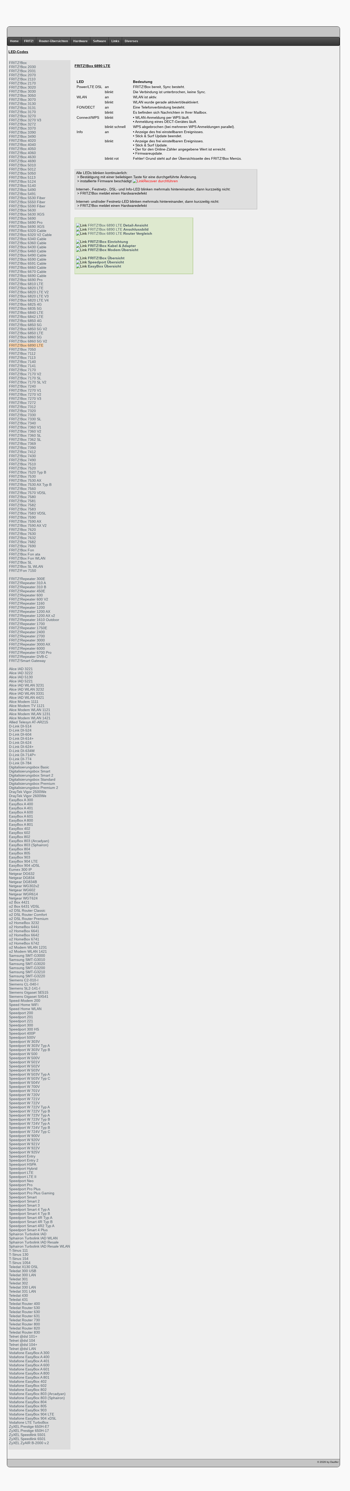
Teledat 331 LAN (22, 1291)
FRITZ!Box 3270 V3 (25, 120)
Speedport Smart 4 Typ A (29, 1209)
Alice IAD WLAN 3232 (26, 689)
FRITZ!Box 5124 (22, 181)
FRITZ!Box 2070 (22, 75)
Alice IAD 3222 (21, 673)
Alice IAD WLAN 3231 (26, 685)
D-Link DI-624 (20, 743)
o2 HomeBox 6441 (24, 927)
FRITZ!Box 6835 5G (25, 308)
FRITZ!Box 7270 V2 (25, 394)
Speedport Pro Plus (24, 1189)
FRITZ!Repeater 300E (27, 579)
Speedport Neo (21, 1181)
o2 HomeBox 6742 (24, 943)
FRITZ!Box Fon (21, 550)
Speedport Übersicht (106, 262)
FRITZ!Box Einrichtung (108, 242)
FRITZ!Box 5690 (22, 218)
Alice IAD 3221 (21, 669)
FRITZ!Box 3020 (22, 87)
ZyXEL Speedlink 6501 (27, 1439)
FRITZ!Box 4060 (22, 153)
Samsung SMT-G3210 (27, 972)
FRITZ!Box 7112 (22, 353)
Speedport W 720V (24, 1095)
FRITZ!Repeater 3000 (27, 640)
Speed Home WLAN (25, 1009)
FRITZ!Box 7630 (22, 534)
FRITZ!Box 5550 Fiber (27, 202)
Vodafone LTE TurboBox (28, 1422)
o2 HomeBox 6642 (24, 935)
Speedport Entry (22, 1156)
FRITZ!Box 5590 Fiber (27, 206)
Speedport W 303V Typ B (29, 1050)
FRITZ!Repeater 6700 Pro (30, 652)
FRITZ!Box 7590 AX (25, 521)
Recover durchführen (160, 181)
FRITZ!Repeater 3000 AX (29, 644)
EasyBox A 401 (21, 808)
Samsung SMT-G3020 (27, 964)
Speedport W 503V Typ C (29, 1078)
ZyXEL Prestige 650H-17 (29, 1431)
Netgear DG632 (22, 874)
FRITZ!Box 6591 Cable (27, 263)
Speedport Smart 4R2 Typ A (31, 1226)
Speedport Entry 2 (23, 1160)
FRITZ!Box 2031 (22, 71)
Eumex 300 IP (20, 869)
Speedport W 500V (24, 1058)
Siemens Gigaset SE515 (28, 992)
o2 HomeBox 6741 (24, 939)
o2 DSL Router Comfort (28, 915)
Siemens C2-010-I (23, 980)
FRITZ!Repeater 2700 (27, 636)
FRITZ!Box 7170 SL (25, 378)
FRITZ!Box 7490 (22, 460)
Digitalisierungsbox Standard (32, 779)
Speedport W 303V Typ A (29, 1046)
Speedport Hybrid (23, 1168)
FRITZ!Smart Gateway (27, 661)
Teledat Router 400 (24, 1304)
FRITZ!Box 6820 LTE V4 (29, 300)
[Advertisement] (175, 11)
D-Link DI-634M (22, 751)
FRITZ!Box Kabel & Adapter (112, 246)
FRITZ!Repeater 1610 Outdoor (34, 620)
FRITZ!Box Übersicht (106, 258)
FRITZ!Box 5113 (22, 177)
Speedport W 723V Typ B (29, 1119)
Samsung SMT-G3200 (27, 968)
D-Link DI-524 (20, 730)
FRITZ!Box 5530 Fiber (27, 198)
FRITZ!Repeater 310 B (27, 587)
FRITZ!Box (18, 63)
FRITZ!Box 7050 (22, 349)
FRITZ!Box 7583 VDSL (27, 513)
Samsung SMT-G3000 (27, 955)
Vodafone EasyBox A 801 (29, 1377)
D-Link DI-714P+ (22, 755)
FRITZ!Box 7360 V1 (25, 427)
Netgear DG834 (22, 878)
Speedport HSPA (22, 1164)
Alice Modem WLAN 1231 (29, 714)
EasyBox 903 (19, 857)
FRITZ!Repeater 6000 (27, 648)
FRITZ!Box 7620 (22, 530)
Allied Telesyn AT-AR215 (28, 722)
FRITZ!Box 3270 (22, 116)
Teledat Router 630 (24, 1312)
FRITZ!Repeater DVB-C (28, 657)
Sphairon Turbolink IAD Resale (34, 1242)
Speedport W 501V (24, 1062)
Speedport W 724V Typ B (29, 1127)
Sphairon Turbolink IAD (27, 1234)
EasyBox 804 (19, 849)
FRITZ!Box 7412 (22, 452)
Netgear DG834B (23, 882)
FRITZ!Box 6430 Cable (27, 247)
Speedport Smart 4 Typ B (29, 1213)
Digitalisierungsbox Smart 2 (31, 775)
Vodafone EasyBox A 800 (29, 1373)
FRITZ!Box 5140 (22, 186)
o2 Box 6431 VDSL (24, 906)
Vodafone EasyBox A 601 (29, 1369)
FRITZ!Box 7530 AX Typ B (30, 484)
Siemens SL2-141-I (24, 988)
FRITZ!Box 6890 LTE (26, 345)
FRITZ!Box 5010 (22, 165)
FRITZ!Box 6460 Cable (27, 251)
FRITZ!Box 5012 (22, 169)
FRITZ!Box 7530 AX (25, 480)
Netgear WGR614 (23, 894)
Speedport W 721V (24, 1099)
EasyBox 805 (19, 853)
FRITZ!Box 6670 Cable (27, 272)
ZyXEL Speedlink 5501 (27, 1435)
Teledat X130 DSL (23, 1267)
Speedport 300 (21, 1025)
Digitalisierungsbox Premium (32, 783)
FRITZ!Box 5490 (22, 190)
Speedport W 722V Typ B (29, 1111)
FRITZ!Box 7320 (22, 411)
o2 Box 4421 (19, 902)
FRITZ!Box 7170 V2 (25, 374)
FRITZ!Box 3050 (22, 95)
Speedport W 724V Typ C (29, 1132)
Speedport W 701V (24, 1091)
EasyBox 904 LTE (23, 861)
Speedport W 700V (24, 1087)
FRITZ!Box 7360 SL (25, 435)
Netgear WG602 (22, 890)
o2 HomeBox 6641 (24, 931)
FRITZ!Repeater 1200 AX (29, 611)
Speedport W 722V (24, 1103)
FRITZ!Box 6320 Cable (27, 231)
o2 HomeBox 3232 (24, 923)
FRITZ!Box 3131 (22, 108)
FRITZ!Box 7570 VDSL (27, 493)
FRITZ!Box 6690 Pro (26, 280)
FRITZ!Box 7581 (22, 501)
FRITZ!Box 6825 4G (25, 304)
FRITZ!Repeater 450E (27, 591)
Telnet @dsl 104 (22, 1340)
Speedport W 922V (24, 1148)
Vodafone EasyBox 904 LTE (31, 1414)
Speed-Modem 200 (24, 1001)
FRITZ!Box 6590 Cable (27, 259)
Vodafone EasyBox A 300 (29, 1353)
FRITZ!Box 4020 (22, 140)
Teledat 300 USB (22, 1271)
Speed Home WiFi (23, 1005)
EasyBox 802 (19, 837)
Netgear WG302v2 (24, 886)
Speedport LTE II (22, 1177)
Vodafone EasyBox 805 (28, 1406)
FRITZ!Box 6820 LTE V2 (29, 292)
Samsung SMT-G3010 (27, 960)
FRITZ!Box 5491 (22, 194)
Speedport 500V (22, 1037)
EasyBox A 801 (21, 824)
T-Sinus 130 (18, 1254)
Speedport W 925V (24, 1152)
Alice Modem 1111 (23, 702)
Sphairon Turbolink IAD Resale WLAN (39, 1246)
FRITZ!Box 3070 (22, 100)
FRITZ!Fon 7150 (22, 570)
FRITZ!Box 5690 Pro (26, 222)
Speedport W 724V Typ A (29, 1123)
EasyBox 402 (19, 829)
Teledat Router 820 (24, 1328)
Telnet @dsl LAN (22, 1349)
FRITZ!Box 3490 (22, 136)
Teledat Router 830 (24, 1332)
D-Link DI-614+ (21, 738)
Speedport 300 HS (24, 1029)
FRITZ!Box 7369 (22, 444)
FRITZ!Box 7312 (22, 407)
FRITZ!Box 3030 (22, 91)
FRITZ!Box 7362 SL (25, 439)
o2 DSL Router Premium (28, 919)
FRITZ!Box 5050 (22, 173)
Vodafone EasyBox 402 (28, 1381)
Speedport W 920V (24, 1140)
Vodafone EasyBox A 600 (29, 1365)
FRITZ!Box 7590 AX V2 (28, 525)
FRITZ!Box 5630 (22, 210)
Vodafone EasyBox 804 (28, 1402)
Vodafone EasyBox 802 (28, 1390)
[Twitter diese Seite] (11, 1463)
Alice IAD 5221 (21, 681)
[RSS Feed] (40, 1463)
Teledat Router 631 (24, 1316)
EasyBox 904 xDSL (24, 865)
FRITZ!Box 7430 (22, 456)
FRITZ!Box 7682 (22, 542)
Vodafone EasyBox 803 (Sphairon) (37, 1398)
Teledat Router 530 (24, 1308)
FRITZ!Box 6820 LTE (26, 288)
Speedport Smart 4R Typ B (31, 1222)
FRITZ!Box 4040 (22, 145)
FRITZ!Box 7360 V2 (25, 431)
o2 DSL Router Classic (27, 910)
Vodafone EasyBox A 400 (29, 1357)
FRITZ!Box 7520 (22, 468)
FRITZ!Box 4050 (22, 149)
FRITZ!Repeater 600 (26, 595)
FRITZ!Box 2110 (22, 79)
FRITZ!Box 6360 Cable (27, 243)
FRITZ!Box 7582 (22, 505)
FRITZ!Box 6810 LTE (26, 284)
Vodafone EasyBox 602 (28, 1385)
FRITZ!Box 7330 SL (25, 419)
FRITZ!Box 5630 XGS (26, 214)
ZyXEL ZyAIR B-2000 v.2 (29, 1443)
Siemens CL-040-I (23, 984)
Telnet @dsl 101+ (23, 1336)
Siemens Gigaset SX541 (28, 996)
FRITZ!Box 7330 (22, 415)
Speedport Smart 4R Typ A (30, 1218)
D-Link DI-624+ (21, 747)
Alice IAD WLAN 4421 (26, 697)
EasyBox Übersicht (104, 266)
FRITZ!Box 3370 (22, 128)
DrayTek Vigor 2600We (27, 796)
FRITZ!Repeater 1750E (28, 628)
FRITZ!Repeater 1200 (27, 607)
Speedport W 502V (24, 1066)
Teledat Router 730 (24, 1320)
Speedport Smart (23, 1197)
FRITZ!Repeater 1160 (27, 603)
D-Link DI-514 (20, 726)
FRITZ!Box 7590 (22, 517)
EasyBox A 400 (21, 804)
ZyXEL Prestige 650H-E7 (29, 1426)
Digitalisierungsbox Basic (29, 767)
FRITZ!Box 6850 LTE (26, 333)
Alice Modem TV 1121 (27, 706)
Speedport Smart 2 (24, 1201)
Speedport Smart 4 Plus (28, 1230)
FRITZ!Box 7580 (22, 497)
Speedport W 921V (24, 1144)
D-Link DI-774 (20, 759)
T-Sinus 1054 (19, 1263)
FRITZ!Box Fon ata (24, 554)
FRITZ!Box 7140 (22, 362)
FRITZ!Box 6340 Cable (27, 239)
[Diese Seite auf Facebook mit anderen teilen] (26, 1463)
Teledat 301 (18, 1279)
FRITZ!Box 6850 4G (25, 321)
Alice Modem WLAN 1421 (29, 718)
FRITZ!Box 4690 (22, 161)
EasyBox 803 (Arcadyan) (29, 841)
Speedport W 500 (23, 1054)
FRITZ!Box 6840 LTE (26, 312)
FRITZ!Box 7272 (22, 403)
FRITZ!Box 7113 (22, 358)
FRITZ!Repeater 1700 (27, 624)
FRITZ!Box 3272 (22, 124)
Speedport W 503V (24, 1070)
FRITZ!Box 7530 (22, 476)
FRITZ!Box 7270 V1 (25, 390)
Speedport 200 (21, 1013)
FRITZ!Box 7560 (22, 489)
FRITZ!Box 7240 (22, 386)
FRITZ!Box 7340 (22, 423)
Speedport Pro (21, 1185)
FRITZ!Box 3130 (22, 104)
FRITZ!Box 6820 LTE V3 (29, 296)
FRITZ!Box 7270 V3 (25, 398)
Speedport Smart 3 (24, 1205)
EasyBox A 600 (21, 812)
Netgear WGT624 (23, 898)
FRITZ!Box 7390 (22, 448)
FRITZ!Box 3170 (22, 112)
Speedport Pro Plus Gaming (31, 1193)
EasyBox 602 (19, 833)
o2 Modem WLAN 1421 (28, 951)
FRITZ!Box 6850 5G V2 (28, 329)
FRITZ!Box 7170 (22, 370)
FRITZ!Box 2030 (22, 67)
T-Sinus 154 (18, 1259)
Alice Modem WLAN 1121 (29, 710)
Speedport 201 (21, 1017)
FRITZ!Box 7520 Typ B (27, 472)
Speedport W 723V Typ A (29, 1115)
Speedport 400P (22, 1033)
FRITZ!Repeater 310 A (27, 583)
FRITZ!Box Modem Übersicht (113, 250)
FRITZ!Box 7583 (22, 509)
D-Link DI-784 (20, 763)
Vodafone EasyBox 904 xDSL (32, 1418)
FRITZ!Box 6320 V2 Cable (30, 235)
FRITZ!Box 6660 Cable (27, 267)
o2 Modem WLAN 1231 (28, 947)
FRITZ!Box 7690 (22, 546)
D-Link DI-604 (20, 734)
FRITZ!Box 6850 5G (25, 325)
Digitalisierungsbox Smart (29, 771)
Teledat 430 (18, 1295)
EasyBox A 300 (21, 800)
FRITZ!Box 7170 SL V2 (27, 382)
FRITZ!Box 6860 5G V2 (28, 341)
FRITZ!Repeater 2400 (27, 632)
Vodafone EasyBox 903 (28, 1410)
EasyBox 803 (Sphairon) (28, 845)
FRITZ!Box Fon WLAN (27, 558)
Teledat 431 (18, 1299)
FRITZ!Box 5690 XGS (26, 226)
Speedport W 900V (24, 1136)
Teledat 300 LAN (22, 1275)
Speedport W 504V (24, 1082)
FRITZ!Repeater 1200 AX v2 (32, 616)
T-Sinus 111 (18, 1250)
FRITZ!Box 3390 (22, 132)
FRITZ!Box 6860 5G (25, 337)
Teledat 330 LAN (22, 1287)
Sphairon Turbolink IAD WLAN (33, 1238)
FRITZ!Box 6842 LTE (26, 317)
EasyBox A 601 (21, 816)
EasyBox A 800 (21, 820)
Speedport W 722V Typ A (29, 1107)
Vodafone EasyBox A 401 (29, 1361)
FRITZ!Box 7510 (22, 464)
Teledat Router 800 (24, 1324)
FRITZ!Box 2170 (22, 83)
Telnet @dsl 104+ (23, 1345)
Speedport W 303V (24, 1041)
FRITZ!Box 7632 (22, 538)
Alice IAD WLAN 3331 (26, 693)
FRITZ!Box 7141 (22, 366)
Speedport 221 (21, 1021)
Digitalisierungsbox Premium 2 (33, 788)
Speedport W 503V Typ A (29, 1074)
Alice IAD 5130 (21, 677)
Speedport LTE (21, 1173)
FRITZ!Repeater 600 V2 (28, 599)
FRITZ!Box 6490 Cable (27, 255)
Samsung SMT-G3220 (27, 976)
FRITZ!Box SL (20, 562)
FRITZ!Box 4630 (22, 157)
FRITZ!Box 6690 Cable (27, 276)
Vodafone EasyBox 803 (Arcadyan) (37, 1394)
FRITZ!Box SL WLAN (26, 566)
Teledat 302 (18, 1283)
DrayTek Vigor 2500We (27, 792)
